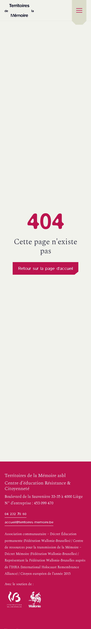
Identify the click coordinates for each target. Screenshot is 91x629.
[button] (79, 10)
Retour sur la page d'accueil (45, 268)
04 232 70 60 (15, 514)
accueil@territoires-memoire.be (29, 522)
